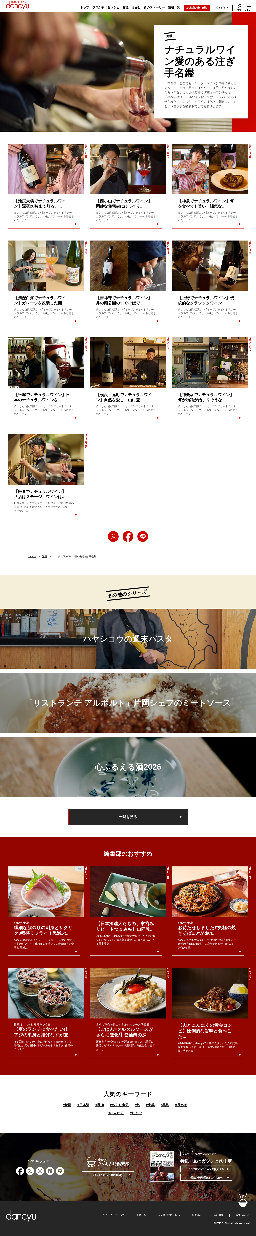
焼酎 (67, 1105)
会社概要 (218, 1215)
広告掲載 (197, 1215)
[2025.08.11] (46, 362)
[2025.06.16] (210, 362)
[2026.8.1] (128, 993)
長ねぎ (181, 1105)
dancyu (32, 556)
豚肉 (99, 1105)
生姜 (150, 1105)
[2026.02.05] (46, 266)
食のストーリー (154, 7)
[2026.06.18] (46, 169)
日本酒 (83, 1105)
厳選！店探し (132, 7)
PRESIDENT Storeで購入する (206, 1169)
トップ (84, 7)
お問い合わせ (243, 1215)
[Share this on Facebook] (128, 536)
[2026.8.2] (46, 993)
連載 (44, 556)
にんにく (116, 1113)
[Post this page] (113, 536)
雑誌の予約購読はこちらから (206, 1177)
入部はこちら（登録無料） (108, 1175)
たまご (136, 1113)
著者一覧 (141, 1215)
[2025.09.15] (210, 266)
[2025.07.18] (128, 362)
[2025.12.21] (128, 266)
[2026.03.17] (128, 169)
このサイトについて (113, 1215)
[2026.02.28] (210, 169)
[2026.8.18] (128, 891)
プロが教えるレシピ (105, 7)
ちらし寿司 (119, 1105)
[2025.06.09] (46, 459)
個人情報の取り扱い (169, 1215)
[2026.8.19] (210, 891)
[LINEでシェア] (142, 536)
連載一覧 (174, 7)
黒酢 (165, 1105)
